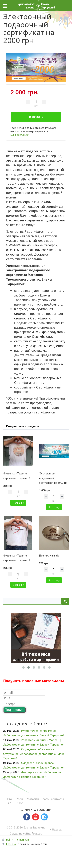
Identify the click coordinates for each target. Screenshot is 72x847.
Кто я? (9, 801)
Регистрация (23, 839)
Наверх (56, 829)
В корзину (18, 502)
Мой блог (20, 801)
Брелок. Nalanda (49, 555)
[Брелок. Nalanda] (54, 533)
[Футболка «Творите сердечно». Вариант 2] (18, 451)
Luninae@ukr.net (19, 134)
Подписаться (14, 709)
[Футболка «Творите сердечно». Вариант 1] (18, 533)
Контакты (57, 799)
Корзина (11, 844)
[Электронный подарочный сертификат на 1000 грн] (54, 451)
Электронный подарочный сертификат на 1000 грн (53, 477)
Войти (10, 839)
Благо (45, 799)
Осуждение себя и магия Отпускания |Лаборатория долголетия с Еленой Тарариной (34, 753)
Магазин (33, 799)
